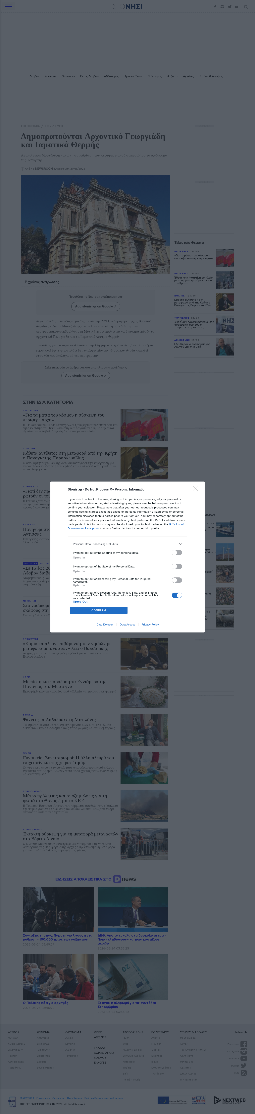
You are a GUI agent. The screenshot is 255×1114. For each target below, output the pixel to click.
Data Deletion (105, 624)
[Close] (196, 489)
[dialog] (127, 557)
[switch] (177, 552)
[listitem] (127, 544)
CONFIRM (98, 610)
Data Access (127, 624)
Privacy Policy (150, 624)
